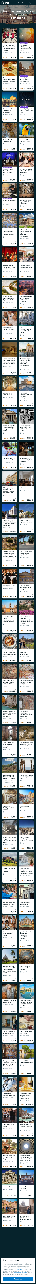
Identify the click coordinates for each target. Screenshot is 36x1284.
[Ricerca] (18, 3)
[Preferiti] (26, 2)
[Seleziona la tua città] (22, 2)
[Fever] (5, 2)
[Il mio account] (30, 3)
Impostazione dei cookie (20, 1272)
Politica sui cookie (19, 1269)
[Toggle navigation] (33, 3)
